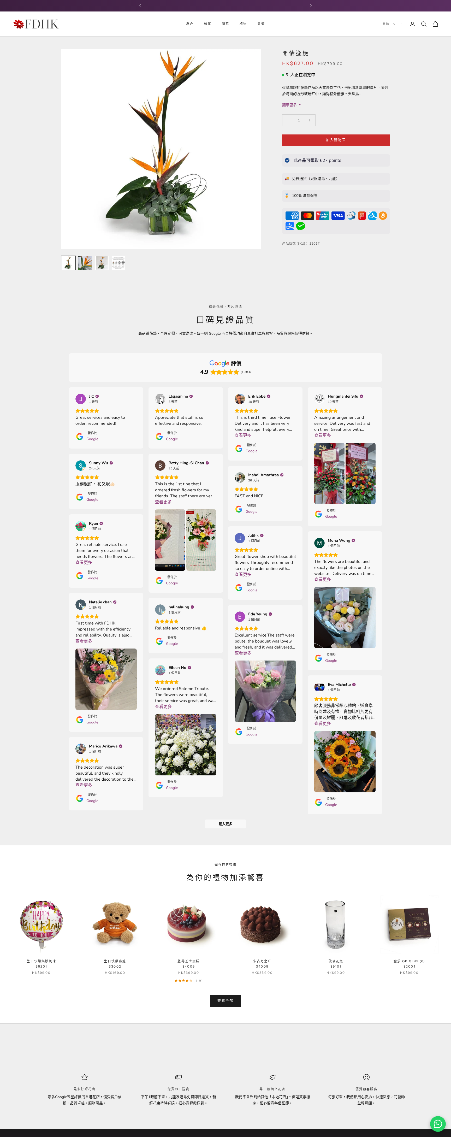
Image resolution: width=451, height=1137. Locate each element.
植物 (243, 24)
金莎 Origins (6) (409, 963)
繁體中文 (389, 24)
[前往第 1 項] (68, 263)
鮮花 (207, 24)
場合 (189, 24)
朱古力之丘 (262, 963)
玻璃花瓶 (336, 963)
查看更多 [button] (243, 435)
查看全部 (225, 1000)
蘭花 (225, 24)
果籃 (261, 24)
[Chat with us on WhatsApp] (438, 1124)
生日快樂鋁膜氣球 (41, 963)
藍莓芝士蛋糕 (188, 963)
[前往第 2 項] (85, 263)
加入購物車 (336, 140)
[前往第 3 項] (101, 263)
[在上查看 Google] (80, 399)
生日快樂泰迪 (115, 963)
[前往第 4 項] (118, 263)
